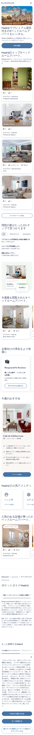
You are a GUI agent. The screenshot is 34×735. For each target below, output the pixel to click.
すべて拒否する (17, 721)
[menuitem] (11, 651)
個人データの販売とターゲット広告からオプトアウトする (17, 730)
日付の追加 (17, 46)
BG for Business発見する (15, 386)
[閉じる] (31, 657)
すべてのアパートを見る (17, 216)
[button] (30, 3)
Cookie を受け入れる (17, 714)
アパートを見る (17, 474)
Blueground (5, 577)
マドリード (15, 577)
